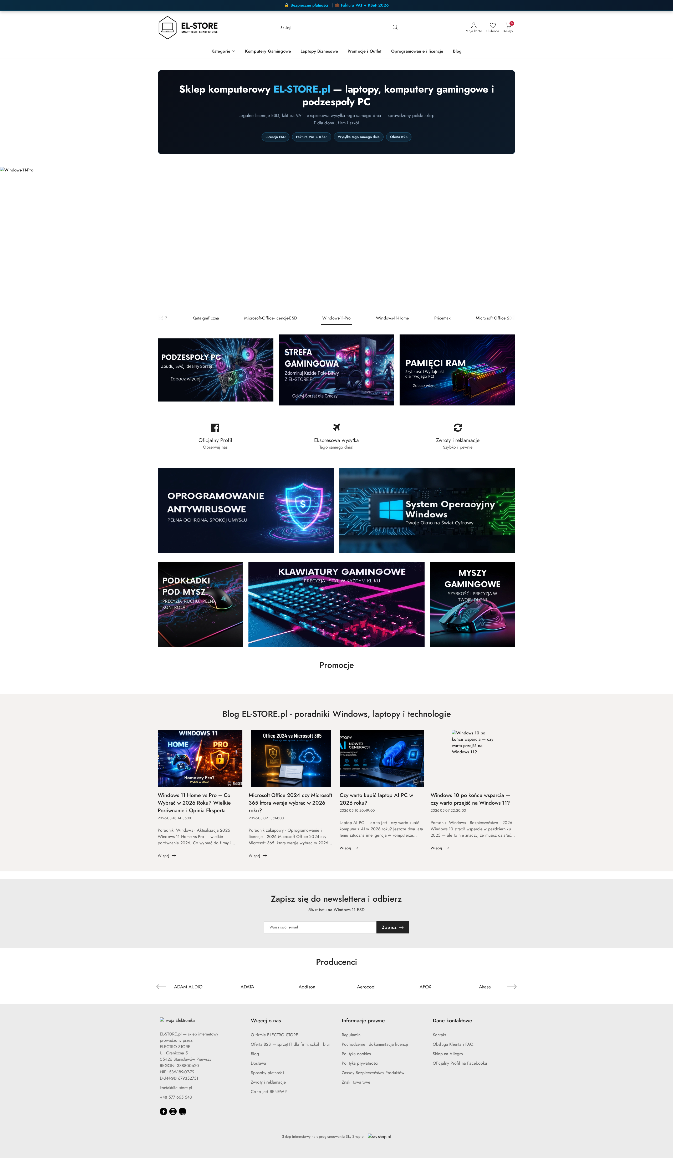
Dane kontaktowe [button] (452, 1020)
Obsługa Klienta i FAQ (453, 1044)
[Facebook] (163, 1111)
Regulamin (351, 1035)
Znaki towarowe (356, 1082)
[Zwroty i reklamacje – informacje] (457, 436)
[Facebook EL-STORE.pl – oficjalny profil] (215, 436)
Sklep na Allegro (448, 1054)
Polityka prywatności (360, 1063)
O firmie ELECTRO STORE (274, 1035)
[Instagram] (173, 1111)
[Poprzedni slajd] (11, 239)
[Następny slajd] (661, 239)
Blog (255, 1054)
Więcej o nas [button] (266, 1020)
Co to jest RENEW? (269, 1092)
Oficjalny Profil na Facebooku (460, 1063)
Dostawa (258, 1063)
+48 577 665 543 (176, 1097)
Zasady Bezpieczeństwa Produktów (373, 1073)
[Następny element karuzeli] (511, 987)
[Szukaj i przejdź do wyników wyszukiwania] (395, 28)
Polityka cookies (356, 1054)
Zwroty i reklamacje (268, 1082)
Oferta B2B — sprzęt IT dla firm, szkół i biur (290, 1044)
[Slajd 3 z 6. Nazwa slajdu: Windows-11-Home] (336, 239)
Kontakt (439, 1035)
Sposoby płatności (267, 1073)
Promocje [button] (336, 665)
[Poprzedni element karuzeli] (161, 987)
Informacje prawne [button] (363, 1020)
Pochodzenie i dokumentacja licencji (375, 1044)
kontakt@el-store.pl (176, 1088)
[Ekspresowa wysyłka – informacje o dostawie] (336, 436)
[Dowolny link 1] (182, 1111)
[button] (223, 51)
